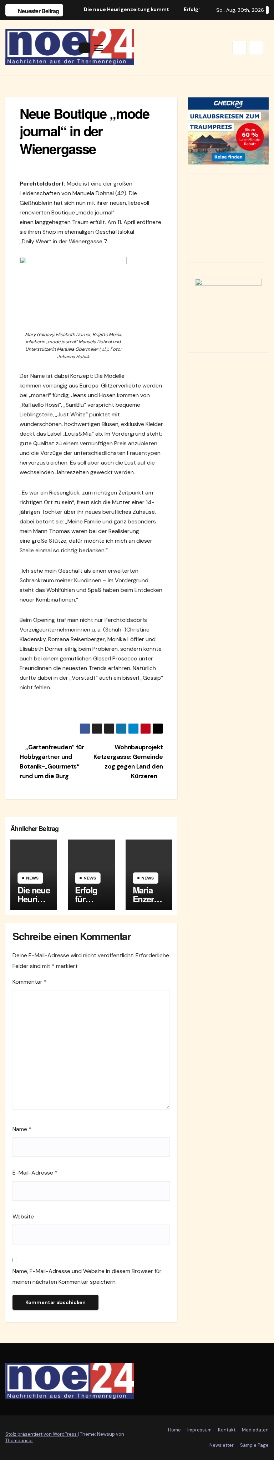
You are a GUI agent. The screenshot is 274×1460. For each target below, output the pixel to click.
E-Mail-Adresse (34, 1172)
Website (23, 1216)
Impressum (199, 1430)
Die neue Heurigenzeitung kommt (33, 903)
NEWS (32, 878)
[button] (239, 48)
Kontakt (226, 1430)
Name (21, 1129)
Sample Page (254, 1445)
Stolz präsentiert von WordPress (41, 1434)
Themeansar (19, 1441)
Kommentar (29, 981)
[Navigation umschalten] (98, 48)
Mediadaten (255, 1430)
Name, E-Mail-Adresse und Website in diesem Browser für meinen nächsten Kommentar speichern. (87, 1276)
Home (174, 1430)
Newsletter (221, 1445)
